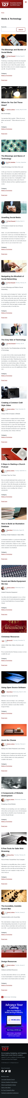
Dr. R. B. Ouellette (10, 162)
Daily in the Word (5, 1087)
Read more (4, 80)
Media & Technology (6, 75)
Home (2, 12)
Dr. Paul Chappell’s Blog (7, 1090)
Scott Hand (9, 530)
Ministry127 (10, 640)
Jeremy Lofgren (11, 109)
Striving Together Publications (9, 1082)
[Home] (14, 1048)
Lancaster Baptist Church (8, 1079)
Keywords (3, 26)
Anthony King (10, 855)
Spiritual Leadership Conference (10, 1093)
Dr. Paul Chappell (11, 56)
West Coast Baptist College (8, 1085)
